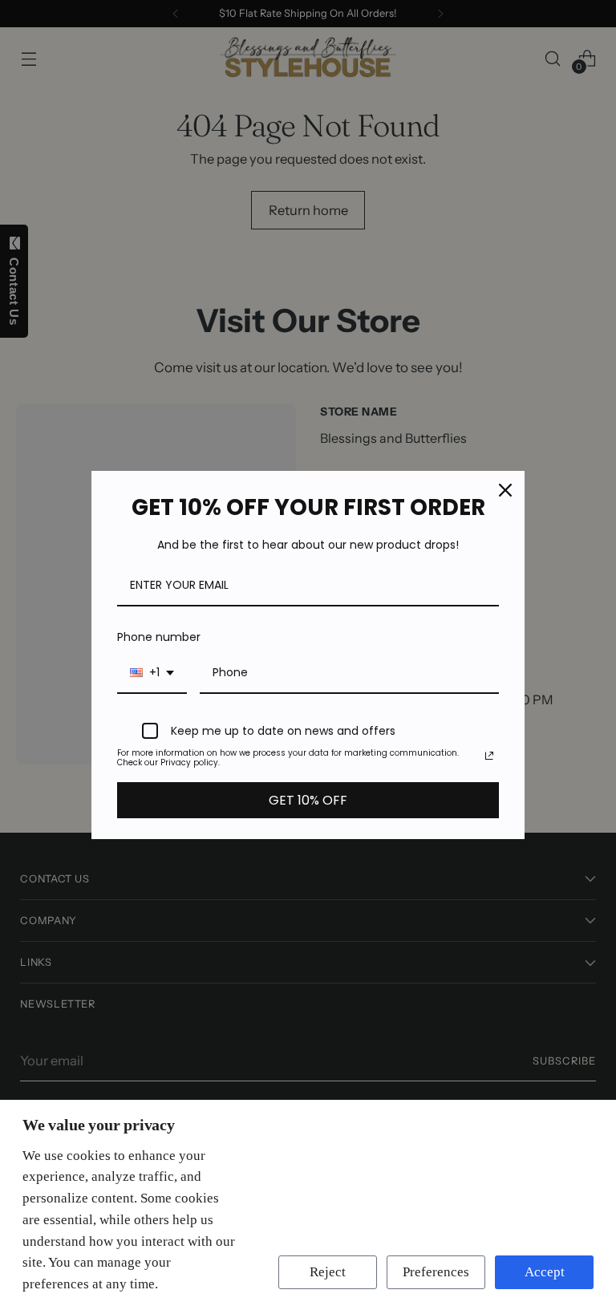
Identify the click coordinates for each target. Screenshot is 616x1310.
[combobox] (152, 673)
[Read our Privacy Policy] (489, 755)
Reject (328, 1272)
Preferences (436, 1272)
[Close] (505, 490)
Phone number (159, 637)
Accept (545, 1272)
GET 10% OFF (308, 800)
